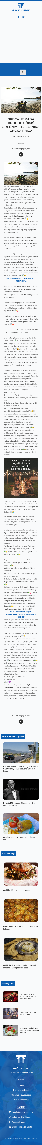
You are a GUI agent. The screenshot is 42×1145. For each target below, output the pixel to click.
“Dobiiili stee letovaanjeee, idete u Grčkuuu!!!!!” (21, 598)
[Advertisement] (21, 41)
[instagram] (24, 17)
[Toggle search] (23, 72)
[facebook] (18, 17)
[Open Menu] (21, 65)
